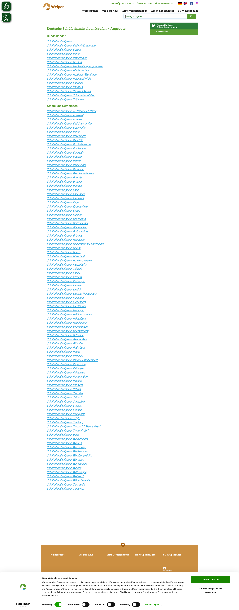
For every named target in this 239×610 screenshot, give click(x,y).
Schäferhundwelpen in (59, 41)
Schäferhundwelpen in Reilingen (65, 368)
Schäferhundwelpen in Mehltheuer (66, 306)
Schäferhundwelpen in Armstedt (65, 115)
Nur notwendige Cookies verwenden (210, 590)
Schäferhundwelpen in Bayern (64, 49)
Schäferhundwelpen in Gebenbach (66, 219)
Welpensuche (90, 10)
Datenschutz (167, 571)
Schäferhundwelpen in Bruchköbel (66, 165)
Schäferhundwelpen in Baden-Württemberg (71, 45)
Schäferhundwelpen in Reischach (66, 372)
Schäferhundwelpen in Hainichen (65, 239)
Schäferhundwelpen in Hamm (63, 248)
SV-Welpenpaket (188, 10)
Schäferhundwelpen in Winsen (64, 468)
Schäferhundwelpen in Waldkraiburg (67, 439)
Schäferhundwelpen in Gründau (64, 235)
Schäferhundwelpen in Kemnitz (64, 277)
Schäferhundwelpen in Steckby (64, 405)
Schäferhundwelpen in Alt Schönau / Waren (71, 111)
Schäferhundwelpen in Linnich (64, 289)
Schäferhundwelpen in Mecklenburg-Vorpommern (75, 66)
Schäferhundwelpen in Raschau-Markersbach (72, 360)
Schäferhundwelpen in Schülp (64, 389)
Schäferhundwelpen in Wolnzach (65, 476)
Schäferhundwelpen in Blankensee (66, 148)
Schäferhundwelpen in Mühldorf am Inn (69, 314)
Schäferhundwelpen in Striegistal (66, 414)
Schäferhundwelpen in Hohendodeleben (69, 260)
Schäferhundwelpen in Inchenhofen (67, 264)
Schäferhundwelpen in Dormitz (64, 177)
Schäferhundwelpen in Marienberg (66, 302)
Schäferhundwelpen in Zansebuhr (66, 484)
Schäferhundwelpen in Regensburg (66, 364)
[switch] (85, 604)
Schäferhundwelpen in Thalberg (65, 422)
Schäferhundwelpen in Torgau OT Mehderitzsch (74, 426)
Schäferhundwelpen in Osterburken (67, 339)
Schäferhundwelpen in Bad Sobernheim (69, 123)
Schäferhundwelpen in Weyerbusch (67, 463)
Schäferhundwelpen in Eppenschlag (67, 206)
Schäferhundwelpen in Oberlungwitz (67, 327)
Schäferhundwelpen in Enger (63, 202)
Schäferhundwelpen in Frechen (64, 214)
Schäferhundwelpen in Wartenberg (66, 447)
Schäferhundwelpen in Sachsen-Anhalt (69, 91)
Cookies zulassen (210, 579)
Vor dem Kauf (110, 10)
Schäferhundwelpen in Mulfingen (65, 310)
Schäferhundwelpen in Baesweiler (66, 127)
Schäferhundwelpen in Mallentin (65, 297)
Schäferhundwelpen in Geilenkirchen (67, 223)
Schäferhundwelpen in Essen (63, 210)
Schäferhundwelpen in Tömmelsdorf (67, 430)
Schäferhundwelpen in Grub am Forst (68, 231)
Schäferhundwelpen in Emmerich (65, 198)
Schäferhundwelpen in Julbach (64, 268)
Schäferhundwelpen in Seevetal (65, 393)
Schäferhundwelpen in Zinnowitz (65, 488)
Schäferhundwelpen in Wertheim (65, 459)
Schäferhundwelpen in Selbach (64, 397)
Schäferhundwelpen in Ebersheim (66, 194)
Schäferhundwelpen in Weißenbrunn (67, 451)
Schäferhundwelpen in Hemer (63, 252)
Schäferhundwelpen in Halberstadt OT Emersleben (75, 244)
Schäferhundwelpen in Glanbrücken (67, 227)
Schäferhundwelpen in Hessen (64, 62)
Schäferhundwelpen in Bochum (64, 156)
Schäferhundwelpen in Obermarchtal (67, 331)
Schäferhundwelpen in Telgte (63, 418)
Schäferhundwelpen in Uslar (63, 434)
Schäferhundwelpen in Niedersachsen (68, 70)
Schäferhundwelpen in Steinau (64, 410)
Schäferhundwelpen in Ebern (63, 190)
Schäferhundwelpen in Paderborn (66, 347)
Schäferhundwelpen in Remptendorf (67, 376)
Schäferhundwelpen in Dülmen (64, 185)
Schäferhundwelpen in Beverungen (66, 136)
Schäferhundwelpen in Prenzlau (65, 356)
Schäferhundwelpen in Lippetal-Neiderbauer (72, 293)
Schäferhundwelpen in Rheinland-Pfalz (69, 78)
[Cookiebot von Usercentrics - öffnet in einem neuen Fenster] (23, 605)
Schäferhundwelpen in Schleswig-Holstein (71, 95)
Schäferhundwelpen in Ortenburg (65, 335)
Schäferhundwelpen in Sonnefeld (66, 401)
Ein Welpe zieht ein (162, 10)
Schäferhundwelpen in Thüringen (65, 99)
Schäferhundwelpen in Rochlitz (64, 380)
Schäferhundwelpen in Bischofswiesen (69, 144)
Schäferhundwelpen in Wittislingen (66, 472)
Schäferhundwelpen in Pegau (63, 351)
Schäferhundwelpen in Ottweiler (65, 343)
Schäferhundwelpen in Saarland (65, 83)
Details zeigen (152, 604)
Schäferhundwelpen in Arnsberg (65, 119)
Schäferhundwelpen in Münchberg (66, 318)
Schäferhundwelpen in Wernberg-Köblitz (69, 455)
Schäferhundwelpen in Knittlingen (66, 281)
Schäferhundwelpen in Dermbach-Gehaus (70, 173)
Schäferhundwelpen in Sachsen (65, 87)
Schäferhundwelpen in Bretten (64, 161)
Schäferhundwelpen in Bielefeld (65, 140)
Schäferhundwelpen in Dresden (64, 181)
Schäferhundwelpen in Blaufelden (66, 152)
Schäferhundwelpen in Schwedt (65, 385)
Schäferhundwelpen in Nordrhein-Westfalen (71, 74)
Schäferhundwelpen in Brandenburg (67, 58)
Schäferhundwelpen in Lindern (64, 285)
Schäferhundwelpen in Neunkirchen (67, 322)
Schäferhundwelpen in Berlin (63, 53)
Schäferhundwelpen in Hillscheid (65, 256)
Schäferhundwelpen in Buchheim (65, 169)
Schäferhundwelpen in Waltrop (64, 443)
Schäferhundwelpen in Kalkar (63, 273)
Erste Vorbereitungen (134, 10)
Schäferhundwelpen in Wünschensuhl (68, 480)
